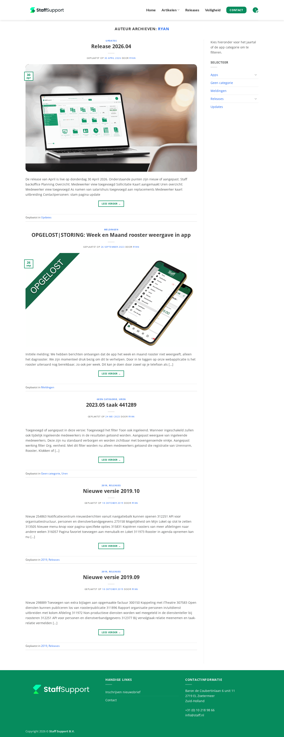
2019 (104, 485)
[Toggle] (255, 74)
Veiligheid (213, 10)
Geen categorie (107, 399)
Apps (214, 75)
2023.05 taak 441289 (111, 404)
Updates (111, 40)
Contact (111, 700)
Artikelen (169, 10)
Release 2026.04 (111, 46)
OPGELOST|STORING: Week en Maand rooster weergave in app (111, 234)
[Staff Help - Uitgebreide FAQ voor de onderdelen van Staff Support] (48, 10)
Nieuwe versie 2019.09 (111, 577)
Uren (122, 399)
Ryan (163, 28)
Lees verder (111, 203)
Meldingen (111, 229)
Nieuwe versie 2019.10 (111, 490)
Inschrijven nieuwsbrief (122, 692)
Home (151, 10)
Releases (192, 10)
